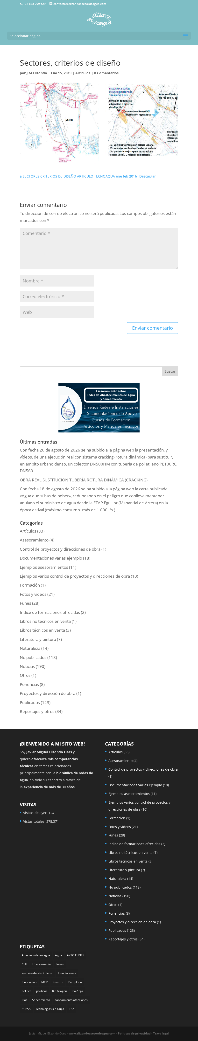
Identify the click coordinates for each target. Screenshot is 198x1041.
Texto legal (161, 1033)
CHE (25, 964)
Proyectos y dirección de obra (47, 693)
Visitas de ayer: (36, 812)
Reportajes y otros (37, 711)
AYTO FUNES (75, 955)
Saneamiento (41, 1000)
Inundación (29, 982)
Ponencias (29, 684)
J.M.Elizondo (37, 73)
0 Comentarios (106, 73)
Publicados (30, 702)
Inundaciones (67, 973)
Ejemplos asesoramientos (44, 567)
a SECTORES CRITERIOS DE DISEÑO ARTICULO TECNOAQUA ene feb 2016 (78, 176)
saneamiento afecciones (71, 1000)
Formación (30, 585)
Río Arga (77, 991)
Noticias (27, 666)
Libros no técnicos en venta (45, 621)
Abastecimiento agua (36, 955)
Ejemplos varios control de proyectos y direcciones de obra (75, 576)
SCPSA (26, 1009)
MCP (44, 982)
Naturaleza (30, 648)
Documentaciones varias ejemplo (51, 558)
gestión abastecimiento (37, 973)
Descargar (147, 176)
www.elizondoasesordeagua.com (92, 1033)
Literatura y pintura (38, 639)
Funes (25, 603)
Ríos (24, 1000)
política (26, 991)
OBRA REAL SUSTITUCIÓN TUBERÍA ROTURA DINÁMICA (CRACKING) (84, 480)
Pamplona (75, 982)
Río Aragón (59, 991)
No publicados (33, 657)
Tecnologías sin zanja (49, 1009)
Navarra (58, 982)
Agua (58, 955)
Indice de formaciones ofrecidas (50, 612)
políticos (41, 991)
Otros (25, 675)
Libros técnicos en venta (42, 630)
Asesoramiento (34, 540)
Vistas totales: (34, 821)
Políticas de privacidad (134, 1033)
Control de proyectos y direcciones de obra (60, 549)
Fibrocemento (41, 964)
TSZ (71, 1009)
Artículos (82, 73)
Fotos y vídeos (33, 594)
